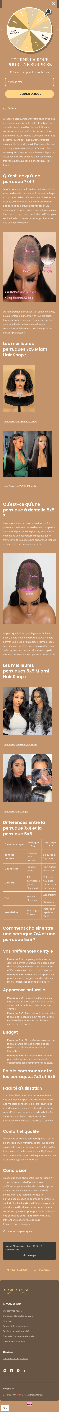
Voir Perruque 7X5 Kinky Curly (20, 421)
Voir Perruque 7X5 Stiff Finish (20, 486)
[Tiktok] (24, 1370)
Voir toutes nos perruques (17, 1231)
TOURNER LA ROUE (29, 94)
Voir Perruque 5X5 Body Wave (20, 744)
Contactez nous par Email (15, 1358)
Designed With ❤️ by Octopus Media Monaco (23, 1395)
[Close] (53, 3)
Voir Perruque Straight (16, 811)
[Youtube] (18, 1370)
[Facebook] (11, 1370)
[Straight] (29, 778)
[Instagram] (5, 1370)
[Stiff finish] (29, 454)
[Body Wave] (29, 711)
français (7, 1388)
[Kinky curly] (29, 388)
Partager (12, 108)
